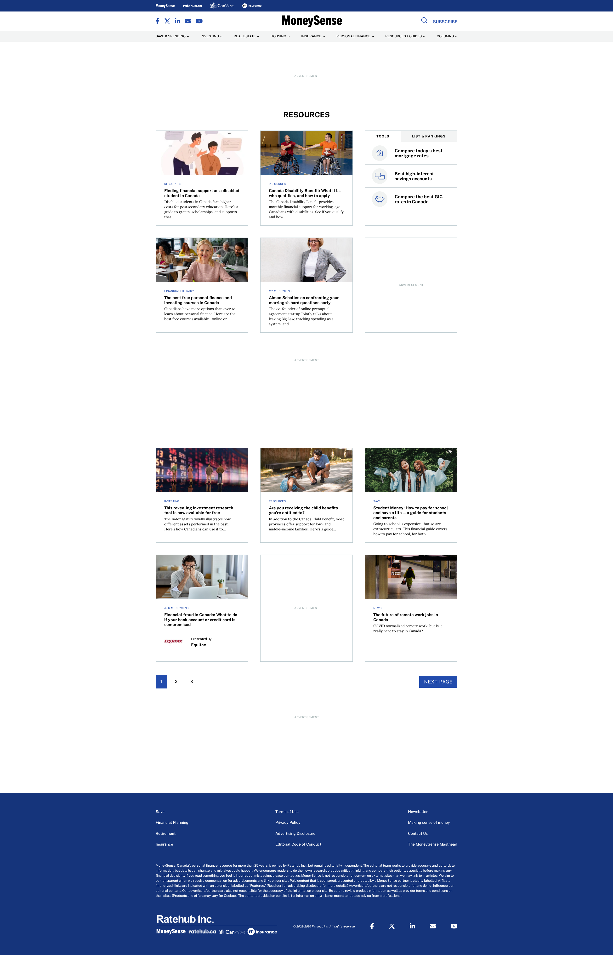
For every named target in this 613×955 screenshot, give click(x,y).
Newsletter (418, 811)
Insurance (164, 844)
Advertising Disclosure (295, 833)
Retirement (166, 833)
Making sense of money (429, 822)
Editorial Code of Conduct (298, 844)
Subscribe (445, 21)
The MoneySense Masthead (432, 844)
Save (160, 811)
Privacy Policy (288, 822)
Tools (382, 136)
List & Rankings (429, 136)
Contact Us (418, 833)
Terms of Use (287, 811)
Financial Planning (172, 822)
